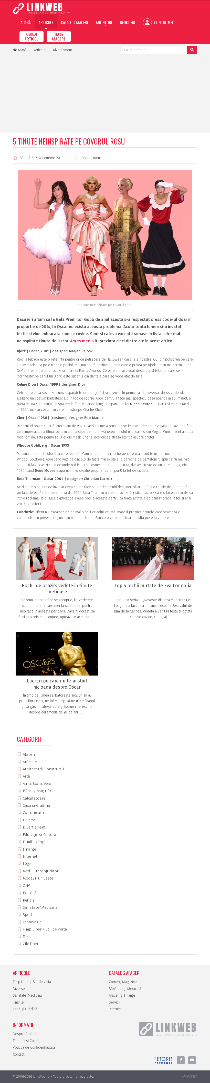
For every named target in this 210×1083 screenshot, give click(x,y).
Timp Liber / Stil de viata (44, 929)
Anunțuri (104, 22)
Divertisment (91, 158)
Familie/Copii (34, 842)
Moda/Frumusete (37, 878)
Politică (29, 893)
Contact (18, 1054)
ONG (26, 885)
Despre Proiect (24, 1034)
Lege (26, 863)
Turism (28, 936)
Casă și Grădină (36, 805)
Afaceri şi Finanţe (122, 995)
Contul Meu (163, 22)
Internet (29, 856)
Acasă (25, 22)
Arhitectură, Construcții (43, 769)
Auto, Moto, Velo (36, 783)
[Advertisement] (105, 93)
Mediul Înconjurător (40, 871)
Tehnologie (32, 922)
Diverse (29, 820)
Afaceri (28, 754)
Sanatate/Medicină (39, 907)
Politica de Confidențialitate (34, 1047)
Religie (28, 900)
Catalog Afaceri (74, 22)
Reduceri (127, 22)
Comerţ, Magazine (123, 982)
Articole (45, 22)
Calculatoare (33, 798)
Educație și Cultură (39, 834)
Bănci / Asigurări (37, 791)
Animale (29, 762)
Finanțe (29, 849)
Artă (26, 776)
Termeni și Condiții (27, 1041)
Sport (27, 914)
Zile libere (31, 944)
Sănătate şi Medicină (125, 989)
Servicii (114, 1002)
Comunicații (33, 812)
